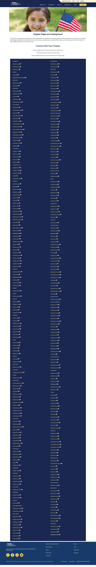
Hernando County (17, 211)
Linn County (15, 348)
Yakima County (54, 480)
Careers (47, 549)
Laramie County (54, 529)
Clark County (15, 503)
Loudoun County (54, 438)
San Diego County (17, 126)
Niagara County (54, 85)
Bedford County (54, 433)
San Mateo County (17, 132)
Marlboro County (54, 340)
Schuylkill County (54, 283)
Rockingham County (17, 511)
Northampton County (55, 274)
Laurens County (16, 282)
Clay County (15, 200)
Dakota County (16, 451)
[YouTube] (21, 555)
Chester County (54, 241)
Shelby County (16, 69)
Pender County (54, 154)
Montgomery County (17, 402)
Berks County (53, 236)
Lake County (15, 113)
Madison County (16, 66)
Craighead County (17, 93)
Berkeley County (54, 310)
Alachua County (16, 183)
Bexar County (53, 397)
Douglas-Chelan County (56, 463)
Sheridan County (16, 497)
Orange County (16, 236)
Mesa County (15, 159)
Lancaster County (54, 261)
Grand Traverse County (18, 426)
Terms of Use (72, 561)
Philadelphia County (55, 277)
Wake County (53, 165)
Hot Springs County (55, 526)
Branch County (16, 421)
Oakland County (16, 440)
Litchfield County (16, 170)
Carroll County (16, 342)
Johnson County (16, 361)
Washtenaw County (17, 443)
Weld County (15, 162)
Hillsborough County (17, 216)
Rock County (53, 507)
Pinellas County (16, 247)
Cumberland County (55, 244)
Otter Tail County (16, 457)
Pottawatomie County (55, 214)
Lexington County (54, 337)
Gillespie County (54, 408)
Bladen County (54, 118)
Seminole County (16, 260)
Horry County (53, 326)
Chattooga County (17, 271)
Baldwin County (16, 64)
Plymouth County (16, 416)
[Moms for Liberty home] (22, 544)
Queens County (54, 96)
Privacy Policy (64, 561)
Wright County (16, 465)
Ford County (15, 358)
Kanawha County (54, 485)
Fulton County (16, 274)
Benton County (16, 91)
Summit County (54, 200)
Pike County (53, 280)
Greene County (16, 476)
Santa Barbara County (17, 134)
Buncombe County (55, 121)
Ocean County (16, 533)
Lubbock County (54, 417)
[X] (12, 555)
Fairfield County (16, 167)
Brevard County (16, 189)
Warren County (16, 353)
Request (51, 55)
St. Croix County (54, 510)
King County (53, 466)
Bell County (53, 395)
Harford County (16, 396)
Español (82, 1)
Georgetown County (55, 321)
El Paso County (16, 154)
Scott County (15, 459)
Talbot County (16, 405)
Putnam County (16, 252)
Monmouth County (17, 527)
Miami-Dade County (17, 227)
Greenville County (54, 324)
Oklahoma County (55, 211)
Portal (73, 1)
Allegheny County (55, 230)
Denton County (54, 403)
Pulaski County (16, 99)
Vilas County (53, 512)
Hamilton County (16, 323)
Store (75, 546)
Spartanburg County (55, 351)
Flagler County (16, 208)
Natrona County (54, 531)
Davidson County (54, 373)
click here (40, 52)
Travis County (53, 425)
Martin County (16, 225)
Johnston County (54, 140)
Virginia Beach (54, 452)
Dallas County (16, 345)
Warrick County (16, 337)
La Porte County (16, 329)
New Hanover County (55, 146)
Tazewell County (16, 312)
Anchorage (15, 74)
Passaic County (16, 535)
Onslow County (54, 149)
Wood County (54, 521)
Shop (78, 1)
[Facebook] (8, 555)
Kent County (15, 429)
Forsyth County (54, 129)
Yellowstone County (17, 489)
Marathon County (54, 493)
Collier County (16, 203)
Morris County (16, 530)
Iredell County (54, 138)
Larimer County (16, 156)
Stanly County (54, 157)
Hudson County (16, 524)
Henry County (16, 307)
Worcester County (16, 407)
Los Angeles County (17, 115)
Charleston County (55, 313)
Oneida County (54, 88)
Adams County (54, 228)
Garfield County (54, 209)
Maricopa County (16, 83)
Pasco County (16, 244)
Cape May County (16, 522)
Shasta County (16, 140)
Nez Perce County (16, 296)
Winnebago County (55, 518)
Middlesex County (17, 413)
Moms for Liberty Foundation (52, 544)
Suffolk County (54, 105)
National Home (67, 1)
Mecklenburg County (55, 143)
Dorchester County (55, 315)
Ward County (53, 173)
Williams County (54, 176)
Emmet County (16, 424)
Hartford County (16, 173)
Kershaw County (54, 329)
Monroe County (16, 230)
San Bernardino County (18, 124)
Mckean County (54, 266)
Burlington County (17, 519)
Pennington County (55, 367)
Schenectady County (55, 102)
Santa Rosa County (17, 255)
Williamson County (55, 387)
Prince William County (55, 444)
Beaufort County (54, 307)
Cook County (15, 301)
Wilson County (54, 168)
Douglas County (16, 495)
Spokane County (54, 474)
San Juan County (54, 66)
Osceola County (16, 238)
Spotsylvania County (55, 447)
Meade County (54, 362)
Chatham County (54, 127)
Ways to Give (48, 552)
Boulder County (16, 151)
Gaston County (54, 132)
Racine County (54, 504)
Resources (76, 552)
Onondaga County (55, 91)
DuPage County (16, 304)
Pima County (15, 85)
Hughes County (54, 359)
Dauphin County (54, 247)
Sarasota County (16, 258)
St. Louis (14, 462)
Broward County (16, 192)
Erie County (53, 74)
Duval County (16, 205)
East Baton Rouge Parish (18, 372)
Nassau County (54, 83)
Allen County (15, 318)
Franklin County (54, 184)
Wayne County (16, 446)
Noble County (16, 331)
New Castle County (17, 178)
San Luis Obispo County (18, 129)
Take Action (76, 549)
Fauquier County (54, 436)
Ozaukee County (54, 499)
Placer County (16, 118)
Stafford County (54, 449)
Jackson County (16, 478)
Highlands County (17, 214)
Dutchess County (54, 72)
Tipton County (16, 334)
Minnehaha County (55, 365)
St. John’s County (16, 263)
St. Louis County (16, 484)
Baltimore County (16, 385)
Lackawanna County (55, 258)
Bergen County (16, 516)
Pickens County (54, 346)
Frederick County (16, 394)
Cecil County (15, 391)
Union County (16, 538)
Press (75, 4)
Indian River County (17, 219)
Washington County (17, 102)
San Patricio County (55, 422)
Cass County (15, 320)
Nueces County (54, 419)
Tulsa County (53, 217)
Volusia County (16, 266)
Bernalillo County (54, 64)
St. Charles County (17, 481)
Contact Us (48, 555)
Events (75, 544)
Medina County (54, 195)
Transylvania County (55, 160)
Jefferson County (16, 367)
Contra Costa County (17, 110)
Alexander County (54, 116)
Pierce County (54, 471)
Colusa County (16, 107)
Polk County (15, 249)
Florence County (54, 318)
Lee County (15, 96)
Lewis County (53, 469)
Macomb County (16, 432)
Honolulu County (16, 290)
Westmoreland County (55, 291)
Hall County (15, 280)
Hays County (53, 414)
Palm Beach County (17, 241)
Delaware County (54, 181)
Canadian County (54, 206)
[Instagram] (17, 555)
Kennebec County (17, 377)
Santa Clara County (17, 137)
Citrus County (16, 197)
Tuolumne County (17, 143)
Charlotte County (16, 194)
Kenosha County (54, 490)
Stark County (53, 198)
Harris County (53, 411)
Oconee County (16, 285)
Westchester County (55, 110)
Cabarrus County (54, 124)
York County (53, 294)
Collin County (54, 400)
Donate (83, 4)
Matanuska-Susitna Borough (19, 77)
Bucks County (54, 239)
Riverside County (16, 121)
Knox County (53, 378)
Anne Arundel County (17, 383)
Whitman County (54, 477)
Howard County (16, 326)
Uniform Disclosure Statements (83, 561)
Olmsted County (16, 454)
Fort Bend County (54, 406)
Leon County (15, 222)
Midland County (16, 435)
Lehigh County (54, 263)
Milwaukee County (55, 496)
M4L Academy (49, 546)
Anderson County (54, 304)
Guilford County (54, 135)
